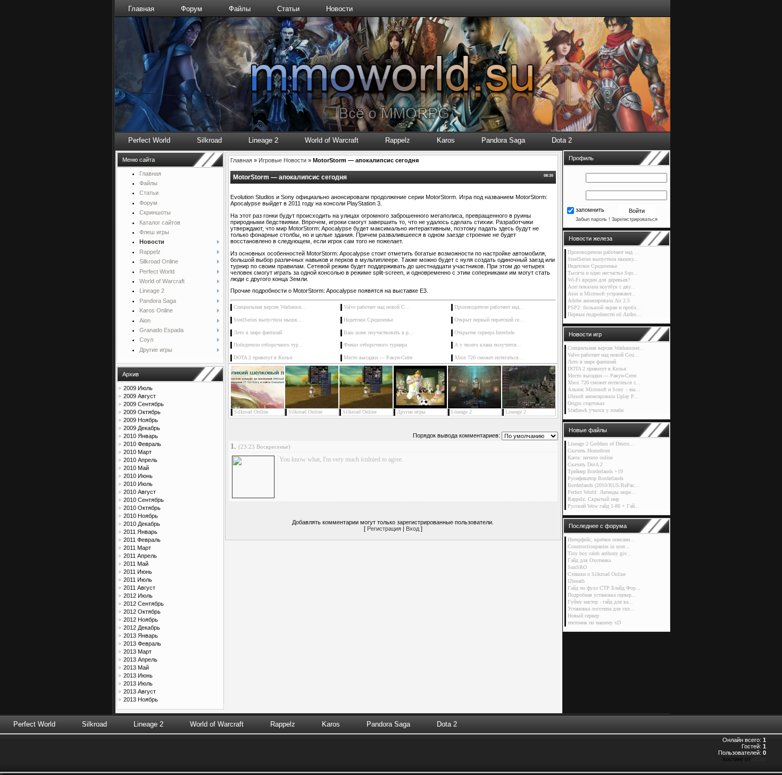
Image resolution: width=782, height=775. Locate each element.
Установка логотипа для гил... (601, 609)
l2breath (576, 581)
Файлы (240, 9)
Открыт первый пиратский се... (489, 320)
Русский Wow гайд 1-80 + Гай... (603, 506)
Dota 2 (562, 140)
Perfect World (149, 140)
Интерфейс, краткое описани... (601, 539)
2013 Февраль (142, 643)
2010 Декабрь (141, 524)
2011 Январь (140, 532)
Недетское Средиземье (368, 320)
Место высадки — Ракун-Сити (378, 357)
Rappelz (397, 140)
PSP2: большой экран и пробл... (604, 307)
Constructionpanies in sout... (599, 546)
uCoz (759, 759)
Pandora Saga (503, 140)
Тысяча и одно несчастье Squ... (603, 273)
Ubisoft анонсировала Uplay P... (603, 396)
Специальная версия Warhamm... (270, 307)
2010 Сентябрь (143, 500)
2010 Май (136, 468)
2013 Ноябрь (140, 699)
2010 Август (139, 492)
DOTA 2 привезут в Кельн (263, 357)
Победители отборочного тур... (268, 345)
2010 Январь (140, 436)
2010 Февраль (142, 444)
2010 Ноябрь (140, 516)
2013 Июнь (138, 675)
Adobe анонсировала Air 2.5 (599, 300)
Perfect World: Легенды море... (602, 492)
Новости (339, 9)
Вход (412, 528)
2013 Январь (140, 635)
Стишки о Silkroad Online (597, 574)
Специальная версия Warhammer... (606, 348)
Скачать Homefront (589, 451)
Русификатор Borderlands (595, 478)
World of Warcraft (332, 140)
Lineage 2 (263, 140)
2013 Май (136, 667)
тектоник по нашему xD (594, 622)
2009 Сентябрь (143, 404)
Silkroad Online (251, 412)
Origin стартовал (586, 403)
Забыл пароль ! (593, 219)
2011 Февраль (142, 540)
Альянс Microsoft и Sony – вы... (604, 389)
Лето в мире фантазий (258, 332)
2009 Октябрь (142, 412)
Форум (191, 9)
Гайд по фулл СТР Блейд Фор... (604, 588)
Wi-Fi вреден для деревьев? (599, 280)
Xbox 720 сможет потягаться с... (604, 382)
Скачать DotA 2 (585, 464)
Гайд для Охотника (589, 560)
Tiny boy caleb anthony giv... (599, 553)
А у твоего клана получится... (487, 345)
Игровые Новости (282, 160)
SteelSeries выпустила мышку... (603, 259)
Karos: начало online (590, 457)
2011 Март (137, 548)
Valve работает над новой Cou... (603, 355)
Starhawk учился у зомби (595, 410)
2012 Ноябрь (140, 619)
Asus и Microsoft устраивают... (602, 293)
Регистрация (384, 528)
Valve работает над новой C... (377, 307)
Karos (446, 140)
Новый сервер (583, 616)
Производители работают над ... (603, 252)
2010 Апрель (140, 460)
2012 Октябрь (142, 611)
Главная (141, 9)
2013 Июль (138, 683)
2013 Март (137, 651)
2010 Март (137, 452)
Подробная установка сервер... (602, 595)
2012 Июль (138, 595)
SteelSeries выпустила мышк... (268, 320)
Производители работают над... (489, 307)
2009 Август (139, 396)
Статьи (288, 9)
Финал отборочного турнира (375, 345)
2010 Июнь (138, 476)
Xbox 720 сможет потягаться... (488, 357)
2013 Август (139, 691)
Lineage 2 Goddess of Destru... (601, 444)
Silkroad (209, 140)
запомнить (590, 210)
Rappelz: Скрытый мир (593, 499)
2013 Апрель (140, 659)
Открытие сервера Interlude (484, 332)
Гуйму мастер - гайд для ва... (600, 602)
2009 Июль (138, 388)
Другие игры (411, 412)
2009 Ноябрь (140, 420)
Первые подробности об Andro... (604, 314)
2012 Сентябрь (143, 603)
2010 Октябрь (142, 508)
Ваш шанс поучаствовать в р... (378, 332)
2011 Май (135, 563)
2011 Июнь (137, 571)
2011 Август (139, 587)
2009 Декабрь (141, 428)
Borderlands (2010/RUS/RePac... (603, 485)
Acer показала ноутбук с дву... (601, 287)
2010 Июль (138, 484)
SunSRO (577, 567)
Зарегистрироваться (635, 219)
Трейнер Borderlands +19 (595, 471)
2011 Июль (137, 579)
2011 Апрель (140, 556)
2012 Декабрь (141, 627)
